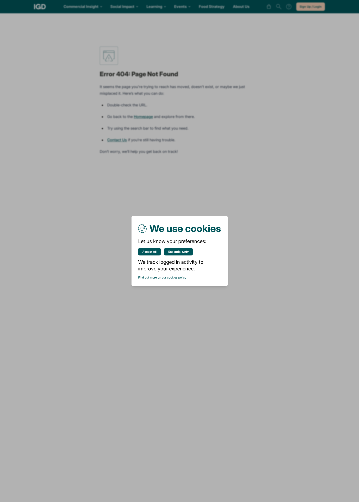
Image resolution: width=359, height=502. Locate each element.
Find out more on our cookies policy (162, 277)
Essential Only (178, 251)
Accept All (149, 251)
